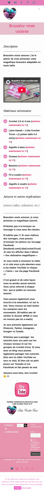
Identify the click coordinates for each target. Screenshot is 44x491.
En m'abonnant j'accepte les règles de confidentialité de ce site (35, 444)
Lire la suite (26, 488)
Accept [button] (17, 488)
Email (32, 432)
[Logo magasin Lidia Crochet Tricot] (22, 400)
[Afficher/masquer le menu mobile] (39, 9)
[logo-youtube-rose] (22, 383)
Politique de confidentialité (8, 428)
